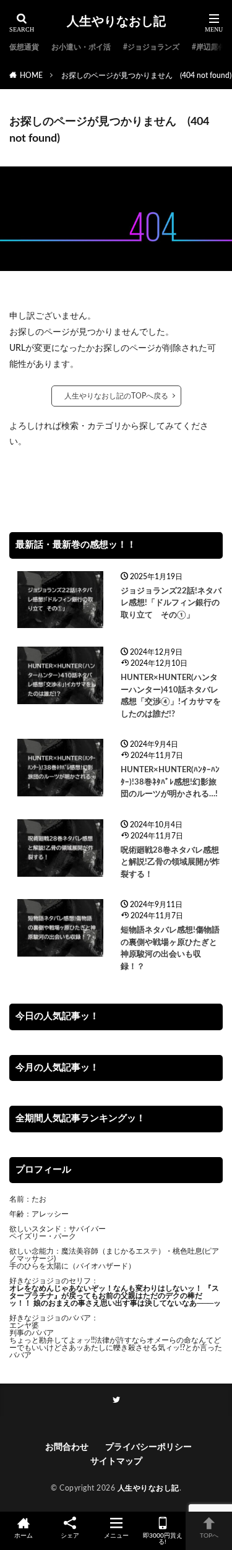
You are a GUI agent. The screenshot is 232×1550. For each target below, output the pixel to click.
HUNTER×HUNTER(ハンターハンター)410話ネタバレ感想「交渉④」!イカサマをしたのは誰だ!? (171, 696)
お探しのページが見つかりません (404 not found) (146, 75)
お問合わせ (69, 1447)
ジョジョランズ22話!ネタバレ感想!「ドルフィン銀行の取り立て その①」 (171, 603)
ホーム (23, 1536)
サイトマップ (116, 1461)
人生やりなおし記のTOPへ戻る (116, 396)
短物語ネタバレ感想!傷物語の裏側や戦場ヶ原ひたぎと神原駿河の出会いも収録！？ (170, 948)
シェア (70, 1536)
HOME (31, 75)
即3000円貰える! (163, 1539)
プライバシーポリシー (148, 1447)
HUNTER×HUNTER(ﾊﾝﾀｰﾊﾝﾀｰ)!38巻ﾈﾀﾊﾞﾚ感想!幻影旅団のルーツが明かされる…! (170, 782)
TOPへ (209, 1536)
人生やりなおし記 (116, 21)
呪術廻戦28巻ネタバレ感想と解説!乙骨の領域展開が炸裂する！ (170, 862)
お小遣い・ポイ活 (81, 47)
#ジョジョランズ (151, 47)
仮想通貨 (24, 47)
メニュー (116, 1536)
